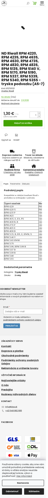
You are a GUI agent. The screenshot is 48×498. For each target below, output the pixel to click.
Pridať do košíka (23, 123)
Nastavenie (23, 483)
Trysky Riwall (21, 272)
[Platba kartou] (13, 455)
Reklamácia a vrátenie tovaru (19, 368)
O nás (5, 385)
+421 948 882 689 (13, 410)
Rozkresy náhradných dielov (18, 394)
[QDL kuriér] (32, 447)
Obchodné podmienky (15, 355)
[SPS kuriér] (13, 447)
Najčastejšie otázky (13, 380)
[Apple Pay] (32, 455)
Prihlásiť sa (11, 325)
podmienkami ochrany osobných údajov (22, 320)
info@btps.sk (11, 406)
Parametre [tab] (15, 183)
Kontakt (6, 346)
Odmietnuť (12, 491)
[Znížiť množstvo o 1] (39, 116)
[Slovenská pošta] (32, 439)
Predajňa (7, 389)
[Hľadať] (28, 3)
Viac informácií (24, 476)
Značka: (7, 91)
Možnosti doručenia (10, 103)
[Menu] (42, 3)
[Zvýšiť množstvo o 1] (39, 113)
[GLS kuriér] (13, 439)
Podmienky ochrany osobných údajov (20, 362)
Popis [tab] (6, 183)
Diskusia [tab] (25, 183)
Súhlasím (34, 491)
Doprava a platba (12, 351)
